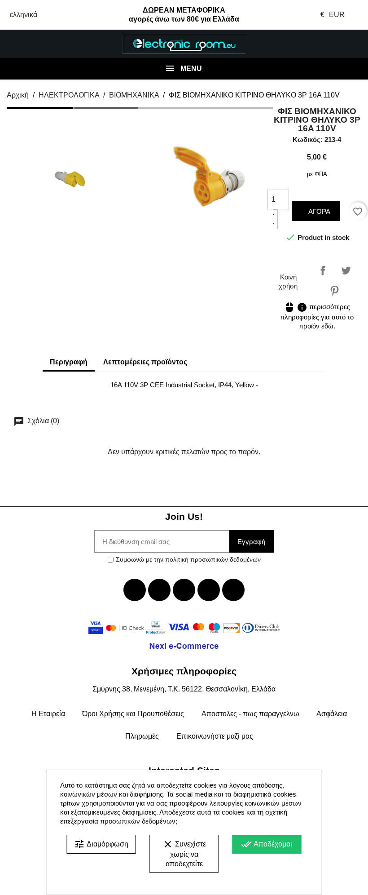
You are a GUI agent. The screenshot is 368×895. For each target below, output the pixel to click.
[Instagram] (208, 590)
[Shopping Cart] (337, 44)
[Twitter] (159, 590)
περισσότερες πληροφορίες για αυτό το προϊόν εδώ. (317, 316)
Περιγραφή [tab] (69, 362)
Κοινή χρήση (323, 270)
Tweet (346, 270)
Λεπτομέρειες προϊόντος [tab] (145, 362)
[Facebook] (134, 590)
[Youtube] (184, 590)
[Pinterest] (233, 590)
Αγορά (318, 211)
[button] (30, 44)
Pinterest (334, 291)
